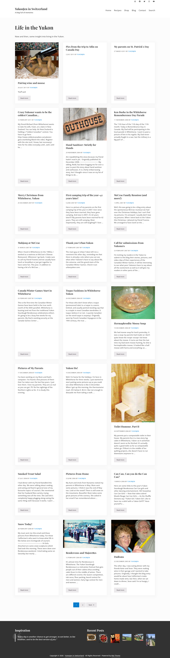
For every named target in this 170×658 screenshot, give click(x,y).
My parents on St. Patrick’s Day (131, 46)
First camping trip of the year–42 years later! (84, 197)
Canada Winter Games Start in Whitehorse (35, 292)
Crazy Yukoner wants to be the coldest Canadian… (35, 114)
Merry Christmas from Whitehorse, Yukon (30, 197)
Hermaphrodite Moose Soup (130, 323)
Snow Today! (25, 524)
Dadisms (119, 556)
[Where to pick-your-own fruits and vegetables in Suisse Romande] (103, 638)
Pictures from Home (77, 473)
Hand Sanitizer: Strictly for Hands (81, 146)
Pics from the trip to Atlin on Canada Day (82, 48)
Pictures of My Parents (30, 368)
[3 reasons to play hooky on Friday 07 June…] (150, 640)
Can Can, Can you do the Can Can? (130, 475)
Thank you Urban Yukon (79, 242)
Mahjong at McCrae (29, 242)
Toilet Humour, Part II (126, 426)
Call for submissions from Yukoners (129, 244)
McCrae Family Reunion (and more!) (130, 197)
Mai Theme (115, 655)
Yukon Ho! (72, 368)
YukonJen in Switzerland (31, 9)
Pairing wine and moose (31, 82)
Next (90, 605)
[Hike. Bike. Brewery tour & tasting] (126, 637)
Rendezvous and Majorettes (81, 552)
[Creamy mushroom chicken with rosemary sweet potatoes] (91, 637)
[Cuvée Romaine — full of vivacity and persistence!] (115, 638)
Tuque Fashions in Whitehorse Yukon (83, 292)
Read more (25, 98)
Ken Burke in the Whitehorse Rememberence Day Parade (130, 114)
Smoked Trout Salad (29, 473)
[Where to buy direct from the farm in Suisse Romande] (138, 637)
